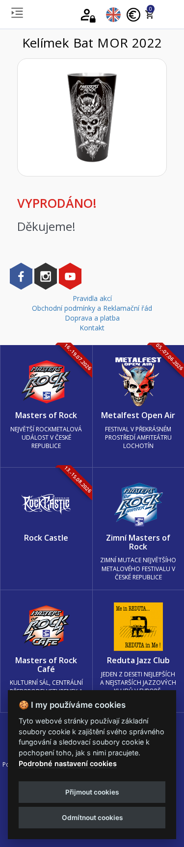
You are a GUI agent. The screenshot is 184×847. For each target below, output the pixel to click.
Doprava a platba (92, 318)
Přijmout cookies (92, 792)
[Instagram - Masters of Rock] (45, 276)
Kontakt (92, 327)
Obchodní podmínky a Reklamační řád (92, 308)
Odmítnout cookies (92, 818)
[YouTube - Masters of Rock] (70, 276)
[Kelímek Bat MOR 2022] (92, 117)
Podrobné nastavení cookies (68, 763)
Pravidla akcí (92, 298)
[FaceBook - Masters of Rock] (21, 276)
